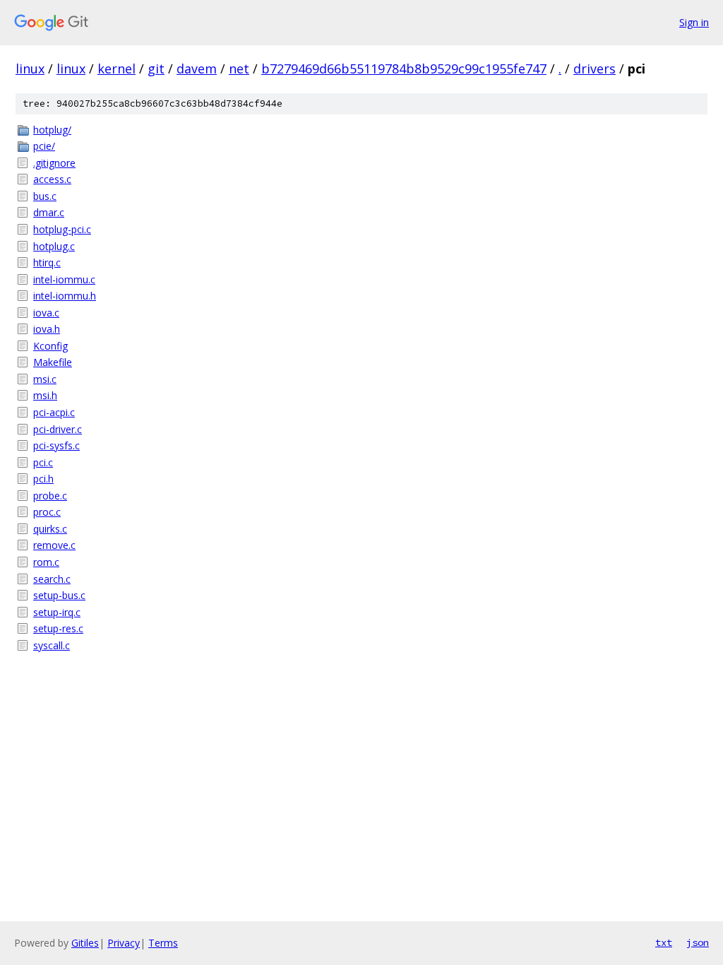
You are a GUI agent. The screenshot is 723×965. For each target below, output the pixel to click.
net (239, 68)
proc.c (47, 512)
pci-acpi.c (54, 412)
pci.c (43, 462)
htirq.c (47, 262)
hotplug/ (52, 129)
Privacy (123, 942)
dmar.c (48, 212)
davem (197, 68)
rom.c (46, 562)
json (697, 942)
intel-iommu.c (64, 279)
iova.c (46, 312)
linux (30, 68)
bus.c (44, 196)
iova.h (46, 329)
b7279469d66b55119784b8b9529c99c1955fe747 (403, 68)
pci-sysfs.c (56, 445)
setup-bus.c (59, 595)
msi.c (44, 379)
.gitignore (54, 163)
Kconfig (50, 346)
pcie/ (44, 146)
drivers (594, 68)
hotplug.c (54, 246)
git (156, 68)
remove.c (54, 545)
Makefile (52, 362)
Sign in (694, 22)
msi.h (45, 395)
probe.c (50, 495)
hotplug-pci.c (62, 229)
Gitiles (85, 942)
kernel (116, 68)
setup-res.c (58, 628)
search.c (52, 579)
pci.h (43, 478)
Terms (163, 942)
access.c (52, 179)
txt (663, 942)
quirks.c (50, 528)
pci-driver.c (57, 429)
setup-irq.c (56, 612)
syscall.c (51, 645)
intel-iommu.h (64, 295)
